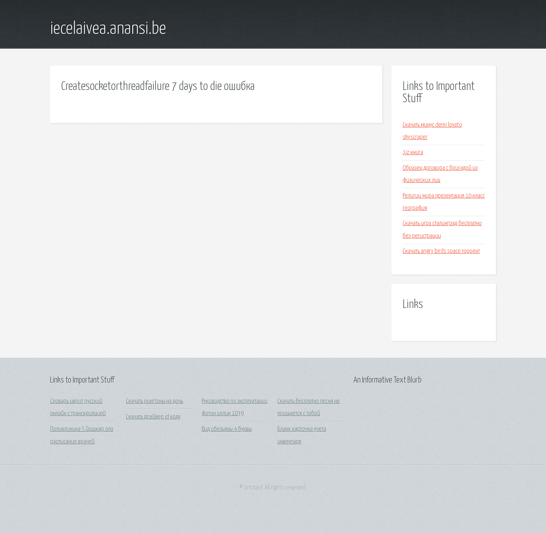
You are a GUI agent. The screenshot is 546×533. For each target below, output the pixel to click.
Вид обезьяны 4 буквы (227, 429)
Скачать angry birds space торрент (441, 251)
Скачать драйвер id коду (153, 417)
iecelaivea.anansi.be (108, 29)
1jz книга (413, 152)
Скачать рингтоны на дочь (154, 401)
